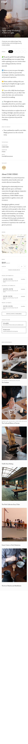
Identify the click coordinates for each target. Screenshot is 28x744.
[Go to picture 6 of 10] (15, 36)
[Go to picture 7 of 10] (17, 36)
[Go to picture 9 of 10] (21, 36)
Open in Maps (20, 236)
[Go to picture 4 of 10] (11, 36)
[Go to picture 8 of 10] (19, 36)
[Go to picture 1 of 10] (5, 36)
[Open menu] (25, 2)
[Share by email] (21, 51)
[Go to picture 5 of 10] (13, 36)
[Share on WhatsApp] (18, 51)
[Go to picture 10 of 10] (23, 36)
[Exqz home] (4, 2)
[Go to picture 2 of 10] (7, 36)
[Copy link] (25, 51)
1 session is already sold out (14, 269)
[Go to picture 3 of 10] (9, 36)
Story (11, 51)
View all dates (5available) (14, 313)
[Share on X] (15, 51)
